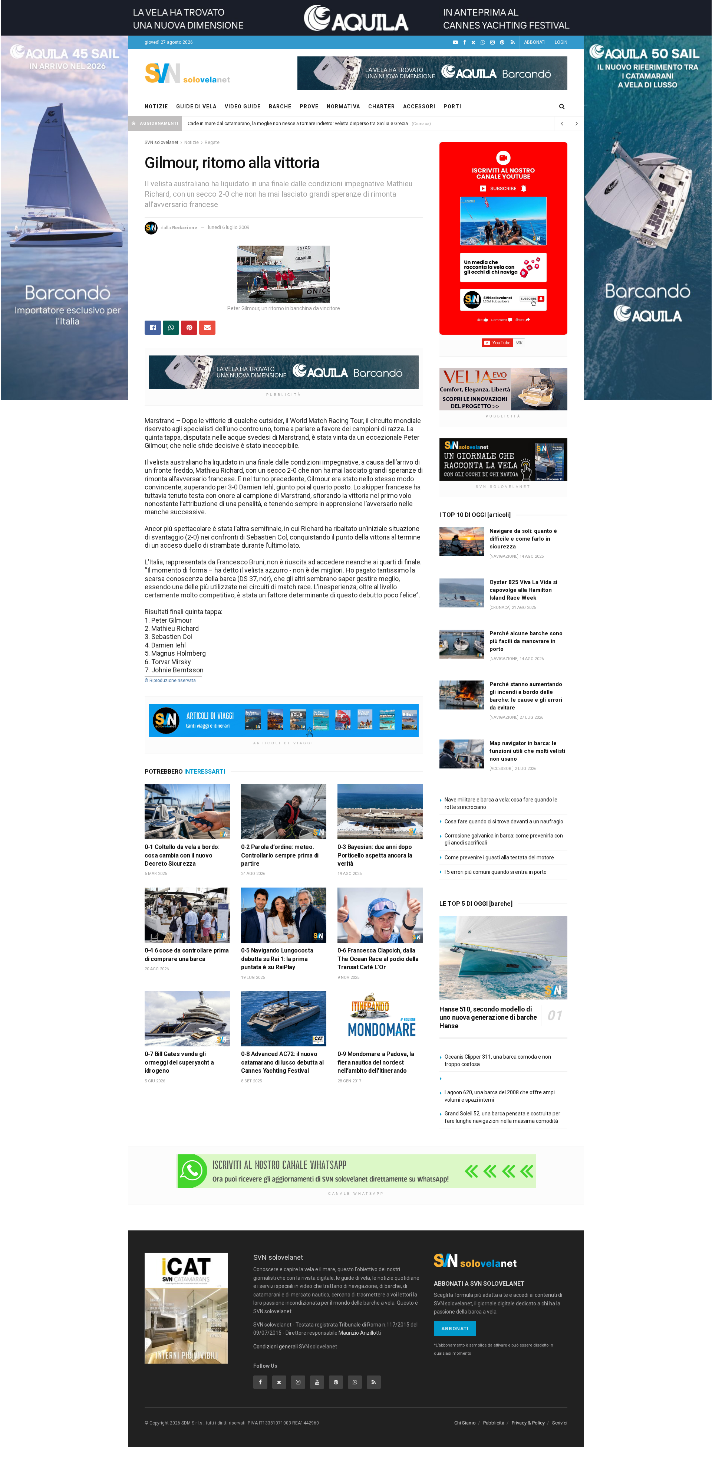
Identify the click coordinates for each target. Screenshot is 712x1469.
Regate (212, 142)
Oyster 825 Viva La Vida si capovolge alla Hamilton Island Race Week (523, 590)
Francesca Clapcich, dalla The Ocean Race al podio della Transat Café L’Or (378, 959)
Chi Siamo (465, 1423)
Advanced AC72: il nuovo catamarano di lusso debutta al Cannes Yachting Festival (282, 1062)
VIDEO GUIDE (243, 106)
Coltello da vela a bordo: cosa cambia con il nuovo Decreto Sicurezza (182, 855)
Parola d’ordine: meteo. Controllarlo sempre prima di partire (280, 855)
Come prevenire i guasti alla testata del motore (499, 857)
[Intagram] (492, 42)
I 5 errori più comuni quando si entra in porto (496, 872)
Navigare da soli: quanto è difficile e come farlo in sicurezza (523, 539)
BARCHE (280, 106)
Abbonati (455, 1328)
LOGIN (561, 42)
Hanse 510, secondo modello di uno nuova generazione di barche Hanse (488, 1017)
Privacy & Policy (528, 1423)
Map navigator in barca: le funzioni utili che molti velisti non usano (527, 751)
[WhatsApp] (483, 42)
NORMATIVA (343, 106)
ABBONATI (534, 42)
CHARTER (381, 106)
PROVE (309, 106)
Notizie (191, 142)
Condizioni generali (275, 1347)
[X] (473, 42)
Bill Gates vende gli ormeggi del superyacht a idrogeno (179, 1062)
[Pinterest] (502, 42)
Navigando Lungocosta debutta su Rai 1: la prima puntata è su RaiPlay (277, 959)
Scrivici (559, 1423)
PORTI (452, 106)
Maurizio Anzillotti (360, 1333)
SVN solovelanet (161, 142)
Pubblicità (493, 1423)
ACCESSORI (419, 106)
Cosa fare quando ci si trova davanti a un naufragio (504, 821)
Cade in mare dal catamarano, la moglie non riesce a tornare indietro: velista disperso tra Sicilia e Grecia (298, 123)
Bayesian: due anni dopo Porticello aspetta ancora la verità (374, 855)
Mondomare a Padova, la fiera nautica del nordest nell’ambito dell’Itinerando (375, 1062)
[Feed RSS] (513, 42)
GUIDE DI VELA (196, 106)
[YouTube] (455, 42)
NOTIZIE (156, 106)
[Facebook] (464, 42)
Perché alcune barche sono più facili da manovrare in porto (526, 641)
